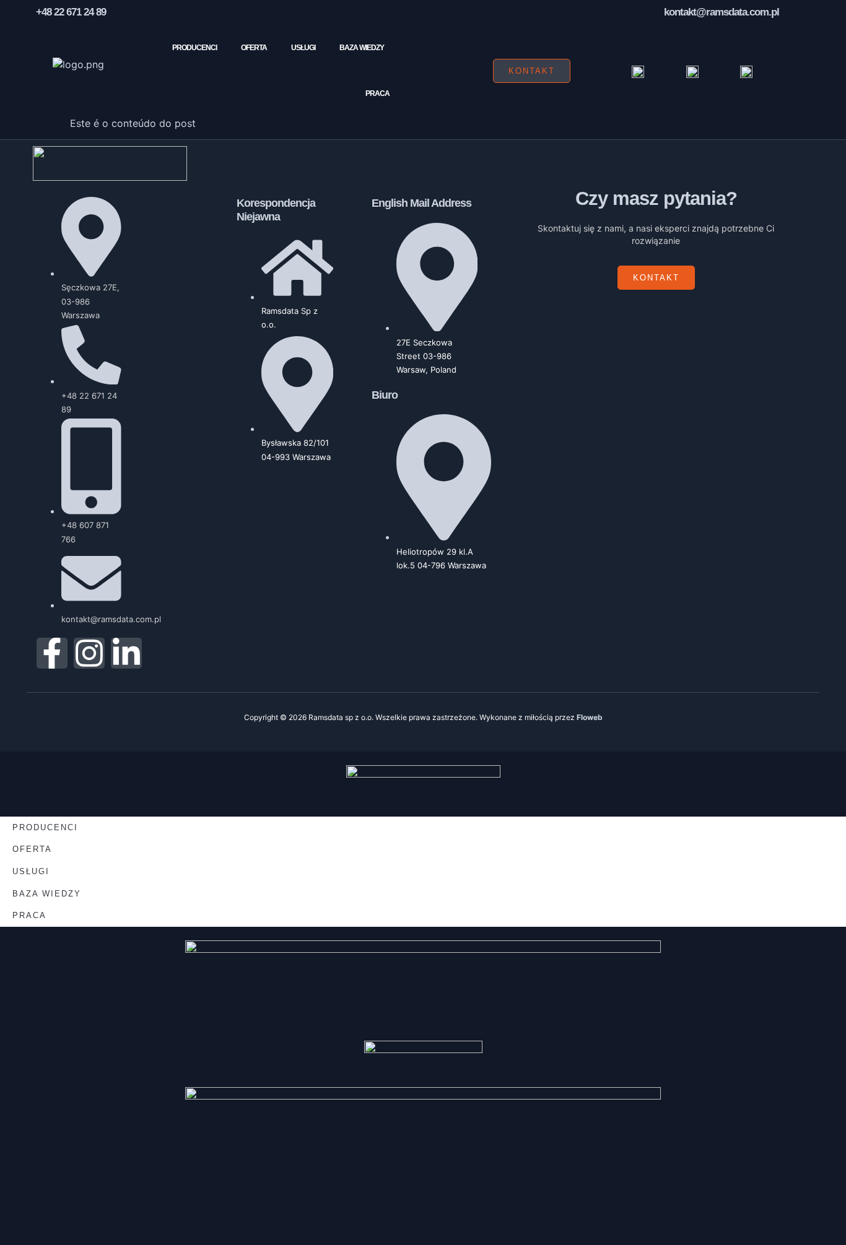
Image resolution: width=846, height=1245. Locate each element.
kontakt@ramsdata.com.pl (721, 12)
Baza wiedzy (361, 47)
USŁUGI (303, 47)
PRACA (377, 93)
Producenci (194, 47)
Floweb (590, 717)
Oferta (254, 47)
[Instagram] (89, 653)
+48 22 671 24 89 (71, 12)
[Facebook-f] (52, 653)
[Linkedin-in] (126, 653)
